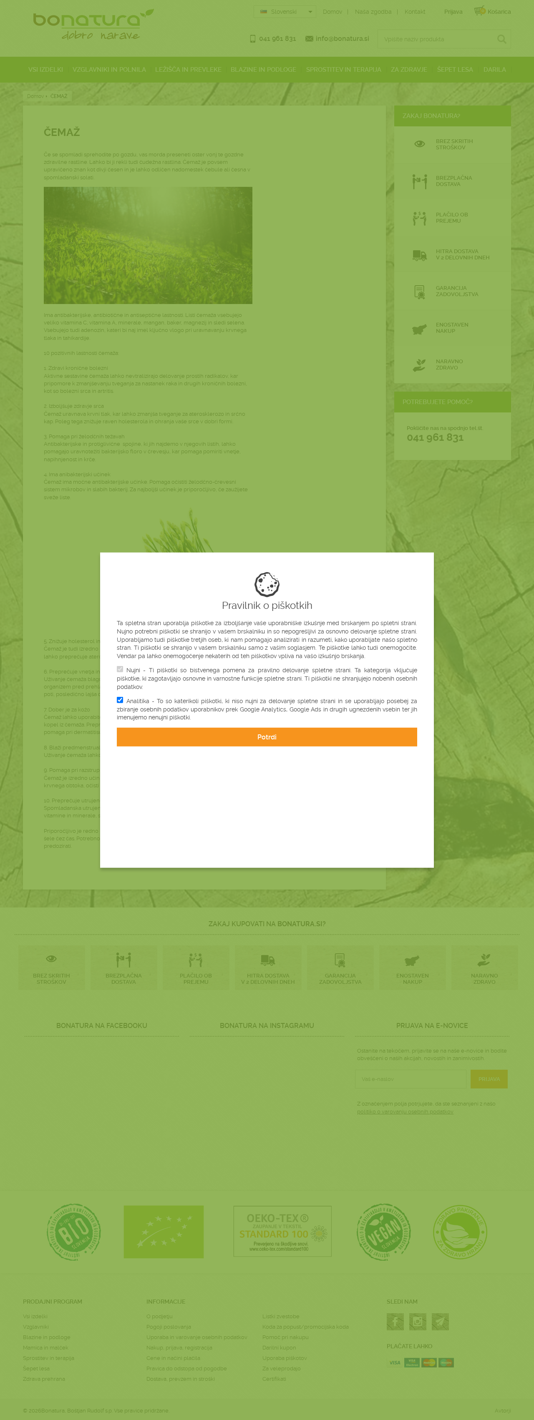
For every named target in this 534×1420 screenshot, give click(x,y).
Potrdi (267, 737)
